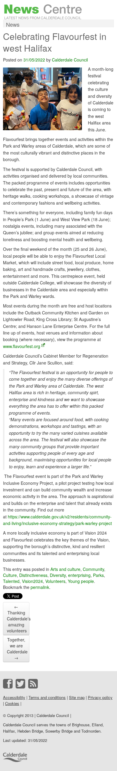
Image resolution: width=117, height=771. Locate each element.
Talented (11, 581)
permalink (40, 587)
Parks (98, 575)
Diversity (58, 575)
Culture (10, 575)
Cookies (12, 703)
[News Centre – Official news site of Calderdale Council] (43, 11)
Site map (77, 697)
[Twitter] (20, 683)
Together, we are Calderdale (17, 649)
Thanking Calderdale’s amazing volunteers (18, 619)
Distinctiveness (33, 575)
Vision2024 (32, 581)
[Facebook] (8, 683)
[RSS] (33, 683)
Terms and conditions (47, 697)
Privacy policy (100, 697)
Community (93, 569)
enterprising (79, 575)
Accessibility (14, 697)
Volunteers (55, 581)
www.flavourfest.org (21, 346)
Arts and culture (65, 569)
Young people (81, 581)
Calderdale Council (70, 60)
